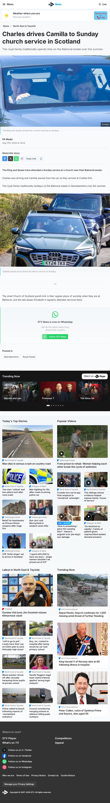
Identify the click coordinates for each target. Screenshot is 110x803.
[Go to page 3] (53, 405)
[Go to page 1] (48, 405)
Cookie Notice (68, 775)
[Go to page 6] (60, 405)
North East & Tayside (24, 26)
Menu (10, 4)
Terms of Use (22, 775)
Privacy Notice (38, 775)
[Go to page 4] (56, 405)
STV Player (9, 738)
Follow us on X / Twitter (20, 750)
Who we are (8, 775)
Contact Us (53, 775)
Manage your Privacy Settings (19, 784)
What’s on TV (10, 742)
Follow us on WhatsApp (20, 761)
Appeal (59, 742)
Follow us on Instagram (20, 767)
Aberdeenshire (11, 357)
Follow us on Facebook (19, 755)
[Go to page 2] (51, 405)
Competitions (63, 738)
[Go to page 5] (58, 405)
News (6, 26)
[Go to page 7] (62, 405)
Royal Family (29, 357)
